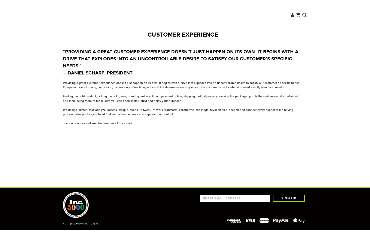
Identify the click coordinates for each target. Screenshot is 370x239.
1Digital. (95, 223)
